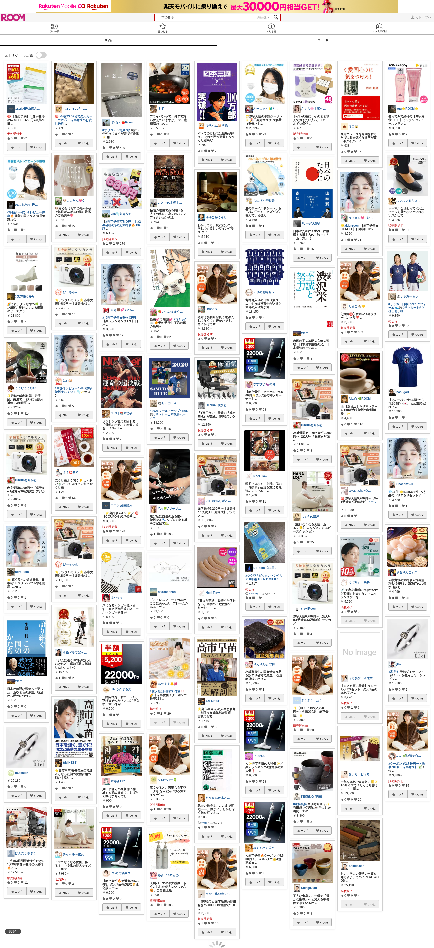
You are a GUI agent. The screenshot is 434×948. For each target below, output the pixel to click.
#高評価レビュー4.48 (69, 388)
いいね (38, 147)
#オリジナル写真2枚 (116, 130)
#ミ (276, 579)
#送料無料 (300, 804)
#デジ (373, 502)
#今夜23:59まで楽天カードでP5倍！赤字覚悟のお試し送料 (73, 120)
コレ (17, 147)
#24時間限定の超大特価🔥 (121, 223)
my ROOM (379, 28)
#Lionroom (352, 225)
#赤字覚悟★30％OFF (73, 390)
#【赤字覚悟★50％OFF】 (120, 317)
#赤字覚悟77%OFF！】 (121, 221)
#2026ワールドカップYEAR (169, 411)
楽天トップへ (421, 17)
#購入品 (155, 691)
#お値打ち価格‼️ (172, 691)
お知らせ (271, 28)
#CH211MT (265, 579)
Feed (54, 28)
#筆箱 (253, 579)
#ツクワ (250, 575)
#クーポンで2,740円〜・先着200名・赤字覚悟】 (406, 765)
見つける (162, 28)
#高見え (393, 672)
